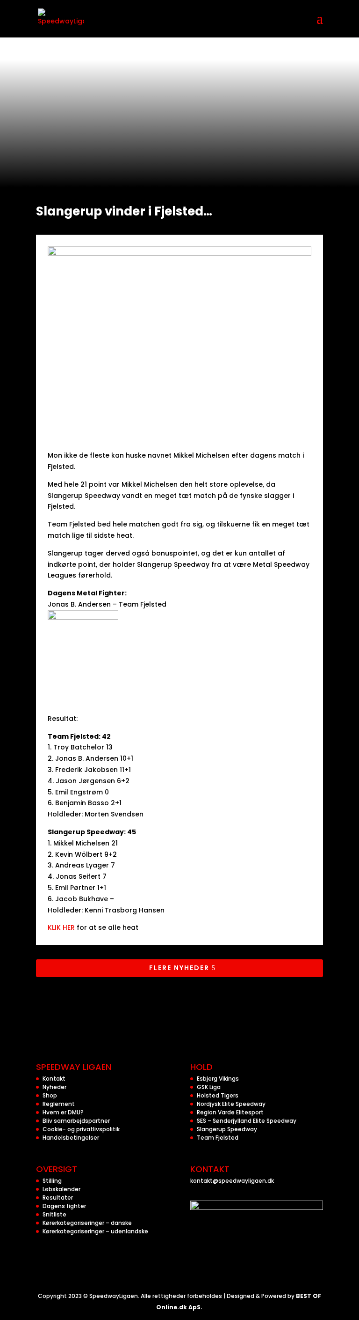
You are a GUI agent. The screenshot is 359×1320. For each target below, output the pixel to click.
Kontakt (54, 1079)
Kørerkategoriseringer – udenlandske (95, 1231)
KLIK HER (61, 927)
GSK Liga (209, 1087)
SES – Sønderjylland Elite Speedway (246, 1121)
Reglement (59, 1104)
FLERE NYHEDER (179, 967)
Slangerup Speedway (227, 1129)
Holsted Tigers (217, 1095)
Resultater (58, 1197)
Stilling (52, 1181)
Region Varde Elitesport (230, 1112)
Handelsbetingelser (71, 1138)
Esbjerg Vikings (218, 1079)
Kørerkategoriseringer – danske (87, 1223)
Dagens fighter (64, 1206)
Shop (50, 1095)
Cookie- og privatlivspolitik (81, 1129)
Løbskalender (61, 1189)
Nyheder (54, 1087)
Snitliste (54, 1214)
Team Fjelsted (217, 1138)
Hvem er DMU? (63, 1112)
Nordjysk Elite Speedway (231, 1104)
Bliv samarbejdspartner (76, 1121)
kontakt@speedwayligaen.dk (232, 1181)
